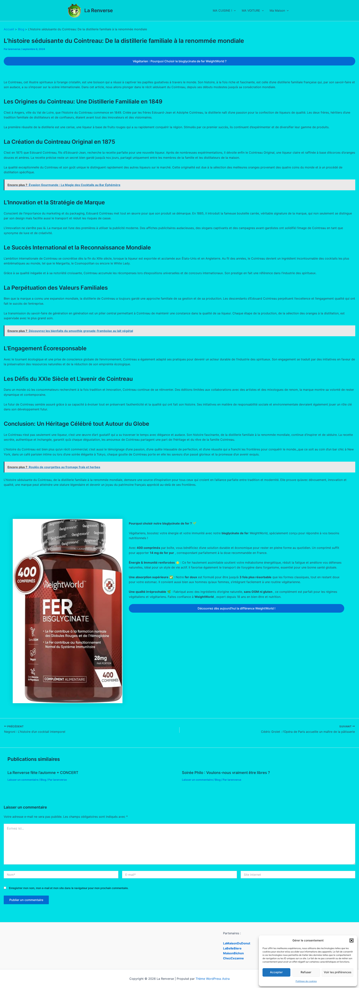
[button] (351, 940)
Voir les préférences (337, 972)
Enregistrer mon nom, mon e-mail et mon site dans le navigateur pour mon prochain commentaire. (68, 888)
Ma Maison (277, 10)
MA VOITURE (251, 10)
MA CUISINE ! (222, 10)
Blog (43, 779)
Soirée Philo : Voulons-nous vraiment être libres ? (226, 772)
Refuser (306, 972)
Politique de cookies (306, 981)
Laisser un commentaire (22, 779)
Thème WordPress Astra (213, 979)
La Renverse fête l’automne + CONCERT (42, 772)
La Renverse (98, 10)
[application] (234, 10)
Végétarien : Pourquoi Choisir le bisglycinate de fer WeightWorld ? (179, 61)
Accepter (276, 972)
